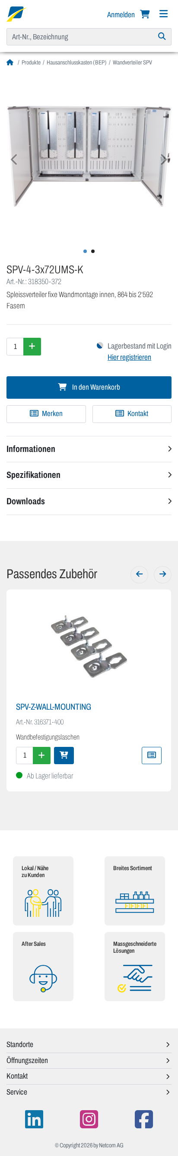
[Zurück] (139, 574)
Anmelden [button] (121, 14)
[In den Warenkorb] (64, 755)
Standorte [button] (19, 1044)
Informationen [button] (30, 449)
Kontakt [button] (17, 1076)
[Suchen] (162, 36)
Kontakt (137, 414)
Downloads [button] (25, 501)
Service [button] (16, 1092)
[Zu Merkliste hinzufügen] (152, 755)
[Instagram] (89, 1119)
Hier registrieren (129, 357)
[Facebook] (144, 1119)
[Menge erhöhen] (32, 346)
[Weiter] (163, 574)
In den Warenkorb (95, 387)
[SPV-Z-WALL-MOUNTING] (88, 646)
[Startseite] (11, 62)
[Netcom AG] (16, 13)
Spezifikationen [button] (33, 475)
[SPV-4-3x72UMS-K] (89, 156)
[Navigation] (163, 14)
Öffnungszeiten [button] (27, 1060)
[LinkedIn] (34, 1119)
